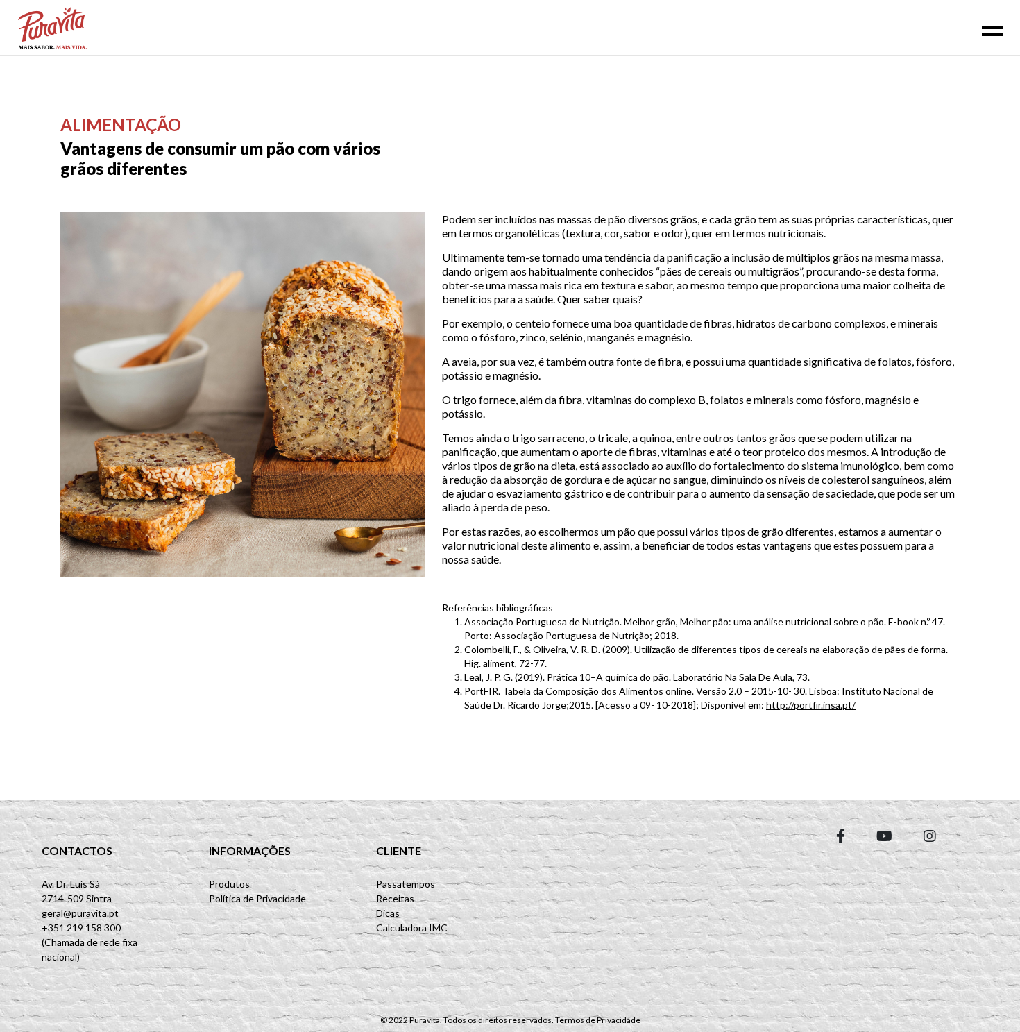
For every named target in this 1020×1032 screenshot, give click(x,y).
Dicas (388, 913)
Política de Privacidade (257, 898)
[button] (840, 835)
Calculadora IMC (412, 927)
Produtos (229, 884)
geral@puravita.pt (80, 913)
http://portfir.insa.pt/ (811, 705)
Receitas (395, 898)
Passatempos (405, 884)
